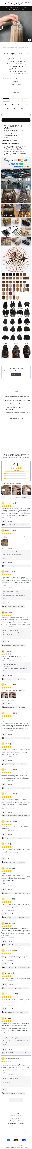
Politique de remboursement (16, 1123)
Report (10, 521)
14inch (12, 100)
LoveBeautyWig (11, 3)
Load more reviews (16, 1100)
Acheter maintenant (16, 120)
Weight (16, 81)
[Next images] (28, 490)
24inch (20, 104)
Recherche (16, 1113)
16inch (19, 100)
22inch (12, 104)
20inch (5, 104)
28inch (9, 109)
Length (16, 97)
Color (16, 89)
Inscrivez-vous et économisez (15, 1131)
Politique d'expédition (16, 1121)
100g (12, 84)
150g (19, 84)
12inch (6, 100)
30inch (16, 109)
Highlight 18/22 (16, 92)
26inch (27, 104)
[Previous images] (3, 490)
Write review (16, 374)
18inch (26, 100)
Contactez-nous (16, 1118)
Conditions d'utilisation (16, 1126)
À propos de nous (16, 1115)
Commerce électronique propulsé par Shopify (16, 1147)
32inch (23, 109)
